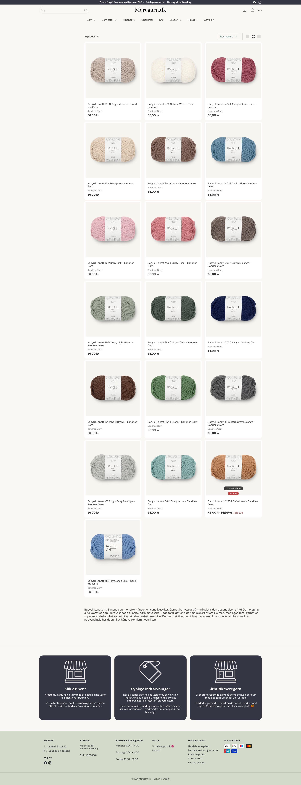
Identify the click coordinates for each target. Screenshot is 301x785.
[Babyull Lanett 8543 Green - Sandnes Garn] (173, 397)
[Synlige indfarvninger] (150, 672)
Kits (161, 19)
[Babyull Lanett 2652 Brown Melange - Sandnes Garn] (233, 240)
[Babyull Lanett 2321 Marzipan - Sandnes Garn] (112, 161)
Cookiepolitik (195, 758)
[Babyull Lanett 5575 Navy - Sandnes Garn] (233, 318)
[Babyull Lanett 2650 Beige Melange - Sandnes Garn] (112, 81)
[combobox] (64, 10)
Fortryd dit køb (196, 762)
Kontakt (156, 750)
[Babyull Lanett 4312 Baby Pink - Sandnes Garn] (112, 240)
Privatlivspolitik (196, 754)
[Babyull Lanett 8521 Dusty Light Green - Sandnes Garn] (112, 320)
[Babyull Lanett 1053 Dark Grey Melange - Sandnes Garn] (233, 399)
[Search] (85, 10)
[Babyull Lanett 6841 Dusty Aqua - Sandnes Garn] (173, 478)
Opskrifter (147, 19)
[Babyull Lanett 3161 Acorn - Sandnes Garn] (173, 159)
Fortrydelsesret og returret (203, 750)
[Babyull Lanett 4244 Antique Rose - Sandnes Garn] (233, 81)
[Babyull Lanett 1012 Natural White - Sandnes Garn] (173, 81)
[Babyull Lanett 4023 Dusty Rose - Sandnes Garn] (173, 240)
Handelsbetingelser (198, 746)
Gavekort (209, 19)
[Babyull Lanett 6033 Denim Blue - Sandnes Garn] (233, 161)
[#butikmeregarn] (225, 672)
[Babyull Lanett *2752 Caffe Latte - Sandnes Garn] (233, 478)
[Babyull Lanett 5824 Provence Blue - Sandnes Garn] (112, 558)
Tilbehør (128, 19)
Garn (90, 19)
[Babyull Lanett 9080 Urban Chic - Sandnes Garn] (173, 320)
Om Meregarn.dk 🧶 (163, 746)
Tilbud (191, 19)
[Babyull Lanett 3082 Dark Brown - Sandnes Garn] (112, 399)
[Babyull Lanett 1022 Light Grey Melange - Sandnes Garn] (112, 478)
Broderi (174, 19)
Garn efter (108, 19)
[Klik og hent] (75, 672)
